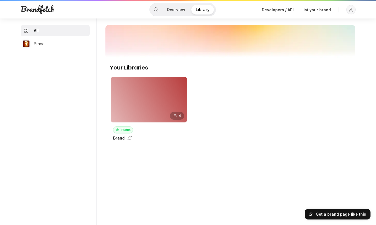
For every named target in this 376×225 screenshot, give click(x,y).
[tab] (156, 9)
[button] (351, 9)
